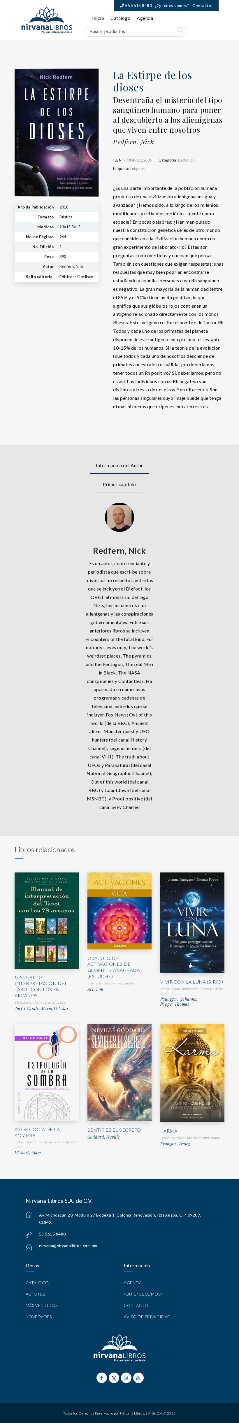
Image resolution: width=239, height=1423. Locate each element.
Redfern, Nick (133, 141)
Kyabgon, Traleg (175, 1144)
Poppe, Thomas (174, 1004)
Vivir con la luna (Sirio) (191, 981)
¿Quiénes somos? (172, 5)
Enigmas (137, 168)
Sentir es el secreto (114, 1130)
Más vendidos (42, 1305)
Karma (169, 1130)
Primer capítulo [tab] (119, 484)
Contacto (201, 5)
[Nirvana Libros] (46, 20)
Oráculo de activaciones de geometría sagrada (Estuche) (113, 967)
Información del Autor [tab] (119, 465)
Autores (35, 1293)
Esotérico (186, 160)
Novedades (39, 1316)
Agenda (145, 18)
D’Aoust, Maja (28, 1152)
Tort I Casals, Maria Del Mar (41, 1008)
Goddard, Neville (103, 1137)
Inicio (98, 18)
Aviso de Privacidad (147, 1316)
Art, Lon (95, 989)
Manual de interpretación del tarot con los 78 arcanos (41, 986)
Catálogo (120, 18)
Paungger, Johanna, (179, 999)
